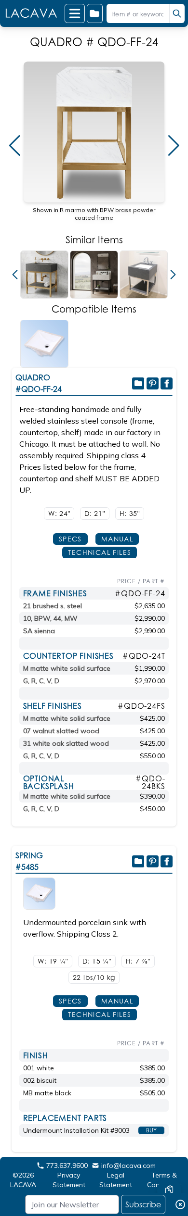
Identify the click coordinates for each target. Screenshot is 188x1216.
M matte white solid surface (66, 668)
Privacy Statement (69, 1180)
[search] (177, 13)
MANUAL (117, 539)
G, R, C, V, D (41, 681)
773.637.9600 (67, 1165)
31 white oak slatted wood (66, 743)
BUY (151, 1130)
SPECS (70, 539)
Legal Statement (115, 1180)
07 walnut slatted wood (61, 731)
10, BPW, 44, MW (50, 618)
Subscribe (143, 1204)
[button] (14, 145)
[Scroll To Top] (169, 1161)
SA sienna (39, 631)
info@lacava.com (128, 1165)
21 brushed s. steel (52, 606)
